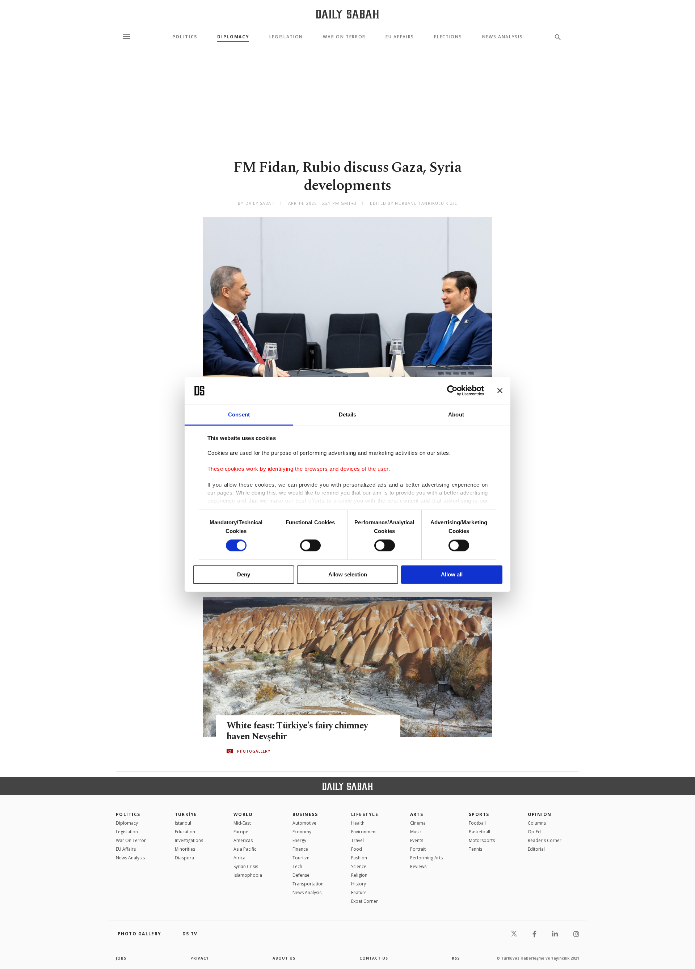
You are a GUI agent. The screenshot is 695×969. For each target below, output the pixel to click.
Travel (357, 840)
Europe (240, 832)
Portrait (418, 849)
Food (356, 849)
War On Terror (344, 37)
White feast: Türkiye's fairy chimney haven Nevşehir (297, 731)
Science (358, 866)
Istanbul (183, 823)
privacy (199, 958)
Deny (243, 574)
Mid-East (242, 823)
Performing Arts (426, 858)
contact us (373, 958)
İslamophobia (247, 875)
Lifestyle (364, 814)
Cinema (418, 823)
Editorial (536, 849)
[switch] (310, 545)
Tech (297, 866)
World (243, 814)
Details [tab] (348, 414)
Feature (359, 892)
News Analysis (502, 37)
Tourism (300, 858)
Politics (184, 37)
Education (185, 832)
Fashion (359, 858)
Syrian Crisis (245, 866)
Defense (300, 875)
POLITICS (128, 814)
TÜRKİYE (186, 814)
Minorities (185, 849)
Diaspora (184, 858)
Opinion (540, 814)
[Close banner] (499, 390)
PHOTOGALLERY (253, 751)
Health (358, 823)
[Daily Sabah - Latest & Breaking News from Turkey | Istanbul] (347, 13)
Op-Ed (534, 832)
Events (416, 840)
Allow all (452, 574)
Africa (239, 858)
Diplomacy (233, 37)
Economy (301, 832)
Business (305, 814)
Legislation (286, 37)
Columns (537, 823)
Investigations (189, 840)
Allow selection (347, 574)
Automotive (304, 823)
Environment (364, 832)
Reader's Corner (544, 840)
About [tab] (456, 414)
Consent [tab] (239, 414)
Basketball (479, 832)
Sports (479, 814)
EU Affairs (400, 37)
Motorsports (482, 840)
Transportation (308, 884)
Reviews (418, 866)
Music (416, 832)
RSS (456, 958)
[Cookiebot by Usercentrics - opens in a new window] (452, 390)
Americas (243, 840)
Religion (359, 875)
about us (284, 958)
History (358, 884)
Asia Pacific (244, 849)
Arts (417, 814)
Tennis (475, 849)
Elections (448, 37)
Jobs (121, 958)
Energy (299, 840)
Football (477, 823)
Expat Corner (364, 901)
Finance (300, 849)
